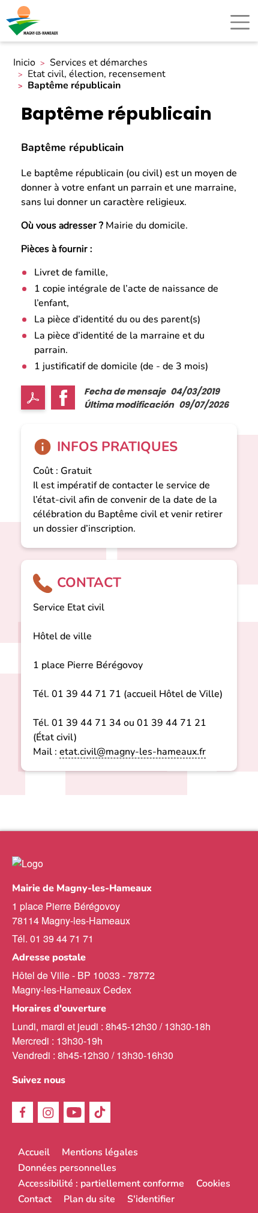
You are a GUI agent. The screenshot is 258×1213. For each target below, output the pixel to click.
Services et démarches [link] (99, 63)
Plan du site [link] (89, 1199)
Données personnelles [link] (67, 1168)
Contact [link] (35, 1199)
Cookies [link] (213, 1183)
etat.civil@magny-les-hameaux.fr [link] (132, 751)
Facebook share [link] (63, 397)
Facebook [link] (22, 1112)
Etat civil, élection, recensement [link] (97, 74)
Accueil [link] (34, 1152)
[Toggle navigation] (240, 22)
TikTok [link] (99, 1112)
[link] (33, 20)
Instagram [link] (48, 1112)
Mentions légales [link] (100, 1152)
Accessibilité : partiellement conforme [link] (101, 1183)
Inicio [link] (24, 63)
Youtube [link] (74, 1112)
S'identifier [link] (151, 1199)
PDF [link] (33, 397)
